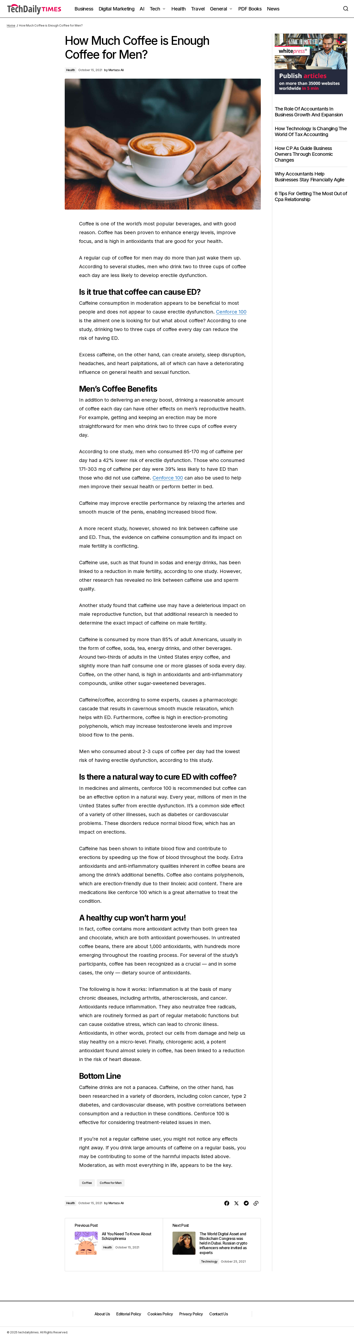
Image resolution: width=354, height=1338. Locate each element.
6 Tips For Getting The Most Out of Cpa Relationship (311, 196)
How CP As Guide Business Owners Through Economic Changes (304, 154)
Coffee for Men (111, 1183)
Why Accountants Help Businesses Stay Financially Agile (310, 177)
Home (11, 25)
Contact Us (218, 1313)
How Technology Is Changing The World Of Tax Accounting (311, 131)
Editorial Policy (128, 1313)
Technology (209, 1261)
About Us (102, 1313)
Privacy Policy (191, 1313)
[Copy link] (256, 1203)
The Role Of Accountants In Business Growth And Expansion (309, 112)
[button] (346, 9)
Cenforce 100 (231, 312)
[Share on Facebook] (227, 1203)
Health (70, 70)
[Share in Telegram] (246, 1203)
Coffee (87, 1183)
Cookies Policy (160, 1313)
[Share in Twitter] (236, 1203)
